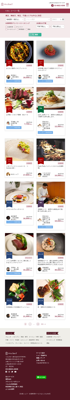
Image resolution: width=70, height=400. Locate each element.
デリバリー (19, 27)
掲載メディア (40, 358)
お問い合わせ (40, 360)
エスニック (24, 340)
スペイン (32, 337)
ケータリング (12, 29)
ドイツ (12, 340)
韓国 (41, 337)
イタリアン (16, 337)
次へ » (43, 324)
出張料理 (10, 27)
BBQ (37, 340)
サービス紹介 (40, 353)
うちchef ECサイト (42, 363)
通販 (29, 29)
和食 (22, 337)
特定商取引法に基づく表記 (14, 386)
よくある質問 (10, 389)
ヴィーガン (19, 343)
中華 (37, 337)
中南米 (17, 340)
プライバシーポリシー (13, 381)
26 (38, 324)
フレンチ (8, 337)
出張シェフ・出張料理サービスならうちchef (35, 393)
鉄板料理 (32, 340)
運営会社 (8, 379)
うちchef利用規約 (12, 384)
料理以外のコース (36, 343)
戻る (8, 11)
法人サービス (10, 376)
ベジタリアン (10, 343)
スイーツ (27, 343)
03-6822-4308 (12, 369)
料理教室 (21, 29)
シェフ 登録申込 (41, 355)
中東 (7, 340)
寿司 (26, 337)
